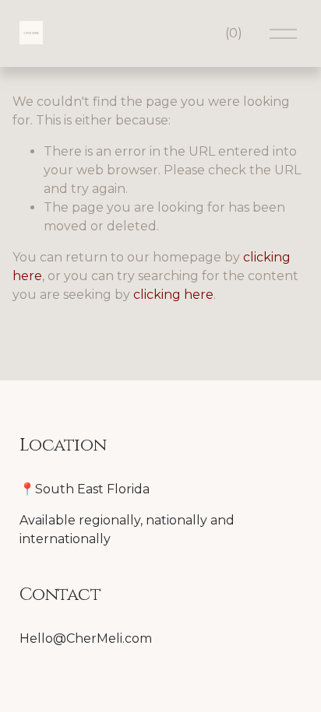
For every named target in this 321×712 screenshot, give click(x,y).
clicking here (173, 294)
